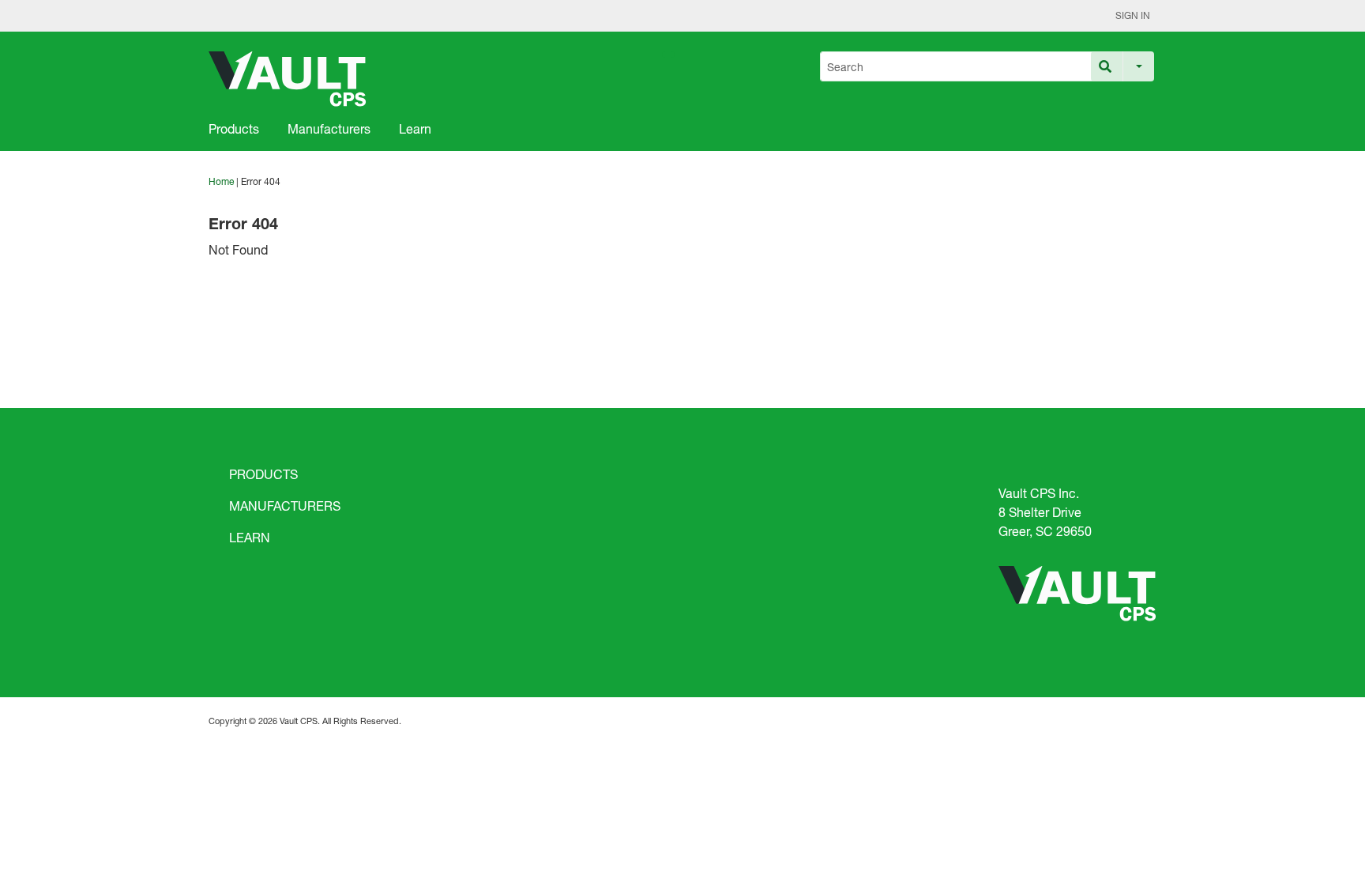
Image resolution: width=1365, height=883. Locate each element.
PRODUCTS (263, 473)
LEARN (249, 537)
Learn (415, 128)
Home (221, 181)
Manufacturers (329, 128)
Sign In (1132, 15)
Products (234, 128)
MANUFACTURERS (284, 505)
